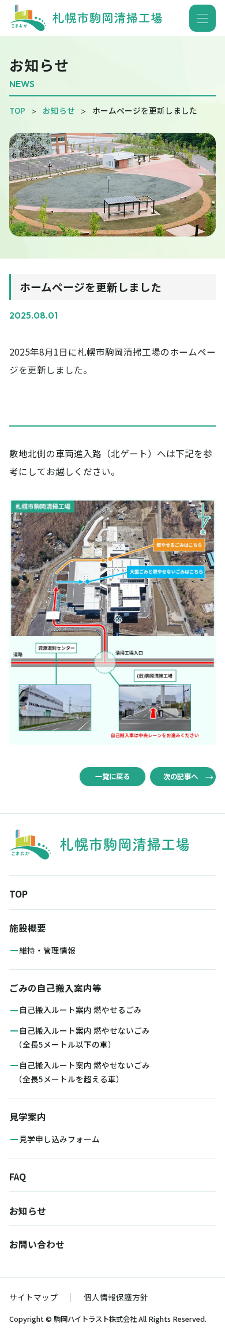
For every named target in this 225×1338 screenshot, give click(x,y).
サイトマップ (33, 1296)
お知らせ (59, 110)
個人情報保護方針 (116, 1296)
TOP (17, 110)
